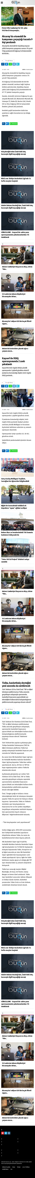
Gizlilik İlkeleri (5, 1169)
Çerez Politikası (26, 1167)
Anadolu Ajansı (29, 69)
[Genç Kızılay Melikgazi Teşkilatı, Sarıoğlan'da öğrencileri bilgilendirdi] (17, 467)
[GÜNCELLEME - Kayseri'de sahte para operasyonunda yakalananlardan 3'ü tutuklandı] (17, 221)
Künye (13, 1167)
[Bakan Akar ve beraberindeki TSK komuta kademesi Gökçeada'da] (17, 521)
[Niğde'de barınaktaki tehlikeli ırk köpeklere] (17, 494)
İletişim (19, 1167)
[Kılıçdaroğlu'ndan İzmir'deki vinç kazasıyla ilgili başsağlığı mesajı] (17, 140)
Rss (11, 1169)
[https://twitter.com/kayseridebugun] (5, 1133)
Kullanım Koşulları (6, 1167)
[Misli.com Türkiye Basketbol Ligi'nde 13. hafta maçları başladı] (17, 167)
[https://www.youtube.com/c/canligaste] (2, 1133)
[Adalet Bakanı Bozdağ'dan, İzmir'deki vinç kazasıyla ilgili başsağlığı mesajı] (17, 194)
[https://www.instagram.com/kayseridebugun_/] (9, 1133)
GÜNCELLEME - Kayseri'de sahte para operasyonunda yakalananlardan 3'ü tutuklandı (15, 234)
